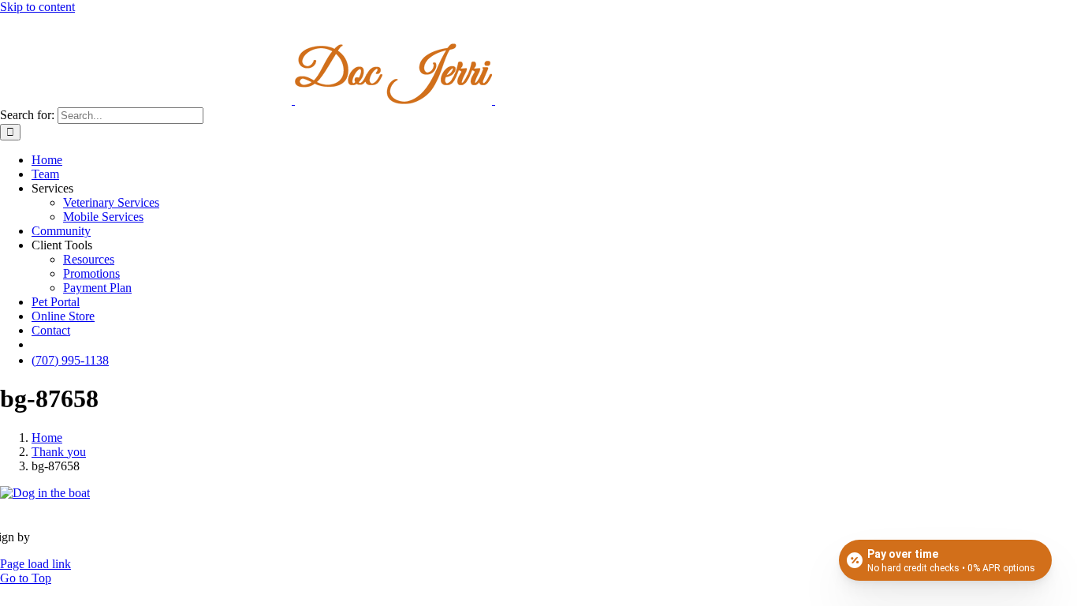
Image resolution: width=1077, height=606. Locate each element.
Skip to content (37, 6)
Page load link (35, 563)
